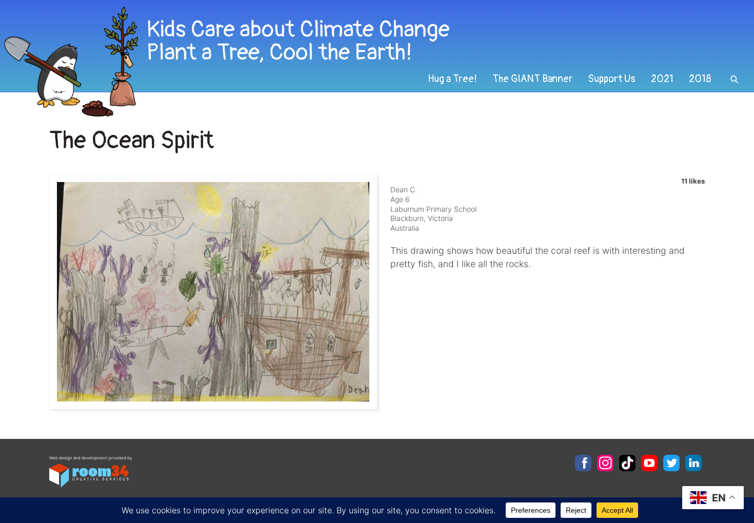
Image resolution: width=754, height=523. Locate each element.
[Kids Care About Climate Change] (305, 62)
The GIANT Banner (532, 79)
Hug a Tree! (452, 79)
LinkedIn (693, 463)
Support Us (612, 79)
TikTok (627, 463)
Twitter (671, 463)
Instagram (605, 463)
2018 (700, 79)
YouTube (649, 463)
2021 (662, 79)
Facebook (583, 463)
